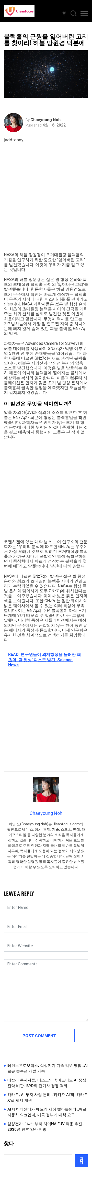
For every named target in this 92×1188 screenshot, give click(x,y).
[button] (84, 14)
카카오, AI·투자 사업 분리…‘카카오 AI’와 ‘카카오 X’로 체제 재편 (47, 1097)
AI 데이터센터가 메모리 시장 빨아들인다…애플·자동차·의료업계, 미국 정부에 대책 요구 (47, 1112)
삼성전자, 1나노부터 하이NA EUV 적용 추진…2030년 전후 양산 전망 (46, 1127)
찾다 (9, 1143)
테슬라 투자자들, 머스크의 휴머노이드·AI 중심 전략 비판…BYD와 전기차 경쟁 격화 (46, 1083)
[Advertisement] (46, 204)
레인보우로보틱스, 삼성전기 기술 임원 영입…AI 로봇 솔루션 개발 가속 (47, 1068)
